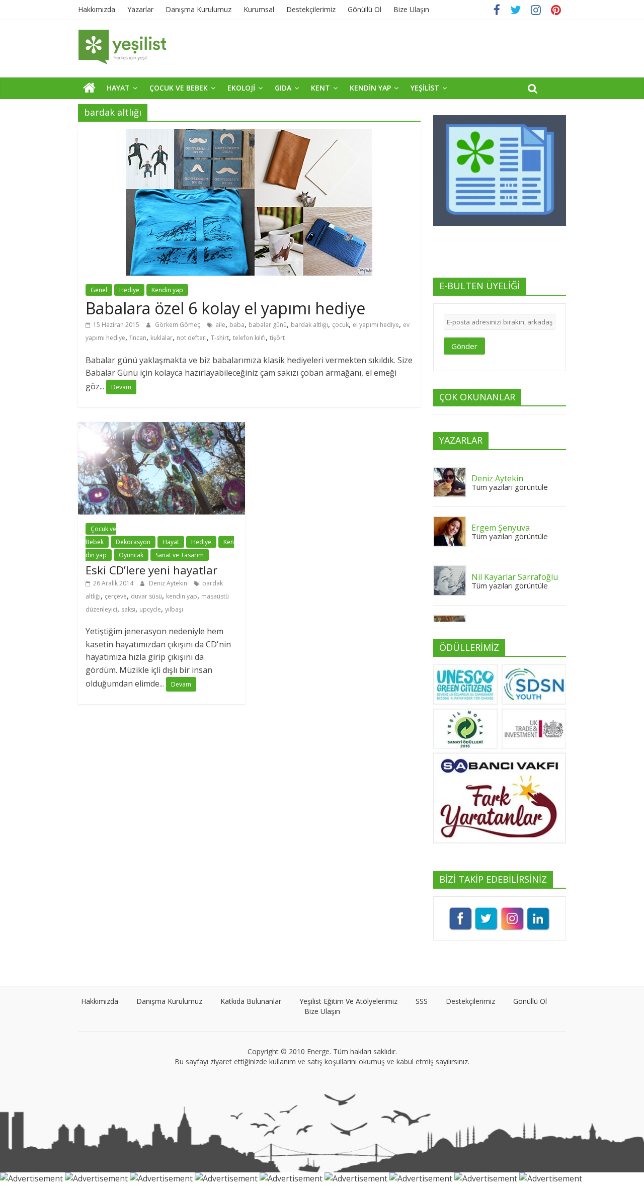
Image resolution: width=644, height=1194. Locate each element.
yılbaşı (174, 609)
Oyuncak (131, 555)
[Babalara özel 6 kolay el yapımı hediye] (249, 135)
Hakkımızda (96, 9)
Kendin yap (167, 290)
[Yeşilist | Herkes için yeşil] (89, 87)
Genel (99, 290)
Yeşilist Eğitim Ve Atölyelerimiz (348, 1001)
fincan (137, 337)
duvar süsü (146, 596)
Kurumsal (259, 9)
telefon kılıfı (249, 337)
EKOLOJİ (241, 88)
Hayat (171, 542)
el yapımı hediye (376, 324)
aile (220, 324)
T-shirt (220, 337)
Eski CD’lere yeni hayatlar (151, 569)
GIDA (283, 88)
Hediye (129, 290)
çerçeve (116, 596)
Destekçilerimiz (311, 9)
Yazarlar (140, 9)
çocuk (340, 324)
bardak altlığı (309, 324)
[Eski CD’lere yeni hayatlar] (161, 428)
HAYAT (118, 88)
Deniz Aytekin (169, 583)
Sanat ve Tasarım (179, 555)
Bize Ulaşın (411, 9)
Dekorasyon (133, 542)
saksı (128, 609)
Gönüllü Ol (364, 9)
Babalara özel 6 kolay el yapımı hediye (225, 308)
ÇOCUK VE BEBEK (178, 88)
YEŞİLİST (425, 88)
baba (237, 324)
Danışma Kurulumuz (198, 9)
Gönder (464, 346)
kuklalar (161, 337)
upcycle (150, 609)
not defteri (192, 337)
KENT (320, 88)
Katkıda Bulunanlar (250, 1001)
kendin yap (181, 596)
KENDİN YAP (370, 88)
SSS (422, 1001)
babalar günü (268, 324)
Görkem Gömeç (178, 324)
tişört (277, 337)
